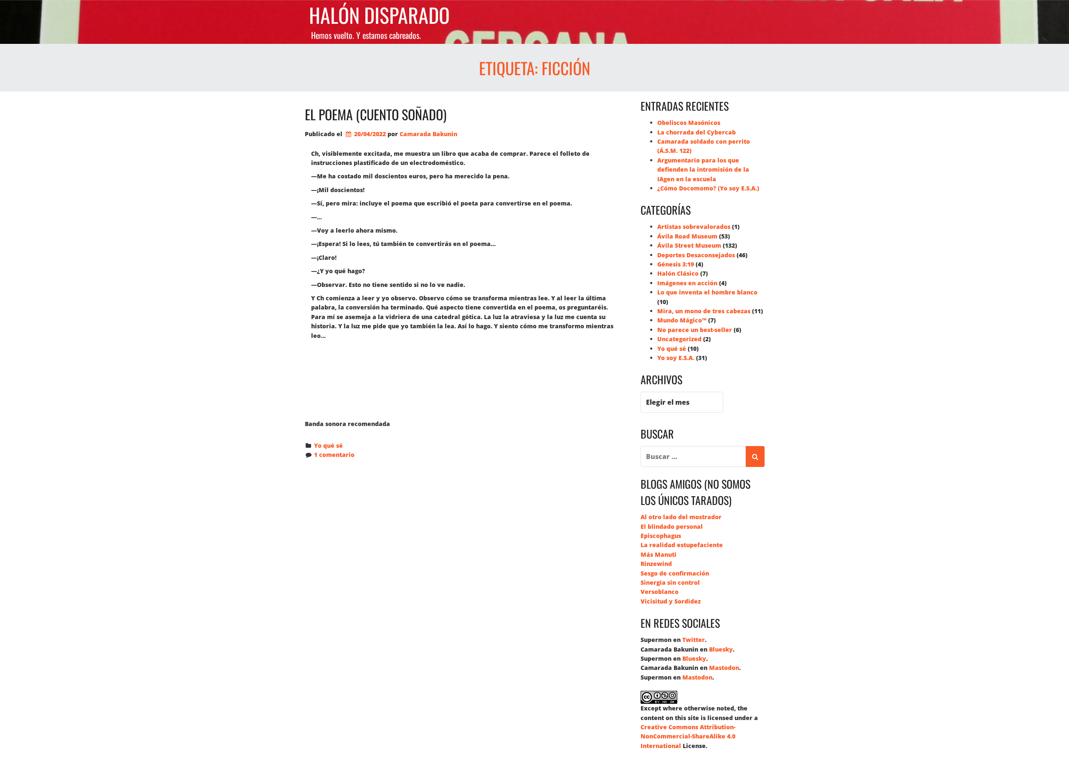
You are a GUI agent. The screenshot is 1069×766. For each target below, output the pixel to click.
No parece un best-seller (694, 330)
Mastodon (724, 668)
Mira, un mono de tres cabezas (703, 311)
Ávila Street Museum (689, 245)
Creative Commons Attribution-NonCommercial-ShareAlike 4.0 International (688, 736)
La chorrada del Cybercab (696, 132)
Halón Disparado (379, 15)
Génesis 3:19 (675, 264)
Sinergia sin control (670, 582)
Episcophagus (661, 536)
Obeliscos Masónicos (688, 123)
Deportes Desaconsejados (696, 255)
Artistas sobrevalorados (693, 227)
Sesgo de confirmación (675, 573)
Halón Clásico (678, 273)
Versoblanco (660, 592)
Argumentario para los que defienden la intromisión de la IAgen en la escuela (703, 169)
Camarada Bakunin (428, 134)
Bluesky (721, 649)
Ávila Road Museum (687, 236)
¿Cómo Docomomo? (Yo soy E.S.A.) (708, 188)
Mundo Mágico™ (682, 320)
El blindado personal (672, 526)
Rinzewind (656, 564)
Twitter (693, 640)
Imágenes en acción (687, 283)
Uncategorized (679, 339)
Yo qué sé (328, 445)
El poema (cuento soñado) (375, 114)
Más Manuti (658, 554)
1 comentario (334, 455)
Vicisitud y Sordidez (671, 601)
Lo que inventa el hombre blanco (707, 292)
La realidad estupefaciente (682, 545)
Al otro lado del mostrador (681, 517)
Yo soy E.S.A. (675, 358)
